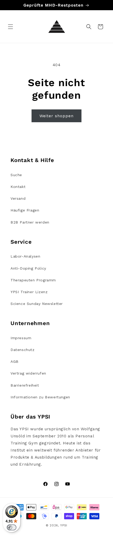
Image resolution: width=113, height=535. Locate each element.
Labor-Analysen (25, 256)
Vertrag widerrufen (28, 373)
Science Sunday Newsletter (37, 304)
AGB (15, 361)
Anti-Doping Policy (28, 268)
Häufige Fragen (25, 210)
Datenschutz (23, 350)
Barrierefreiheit (25, 385)
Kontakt (18, 187)
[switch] (11, 527)
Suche (16, 175)
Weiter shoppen (56, 116)
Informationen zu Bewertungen (40, 397)
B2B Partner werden (30, 222)
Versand (18, 198)
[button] (10, 26)
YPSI (63, 525)
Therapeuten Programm (33, 280)
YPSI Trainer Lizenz (29, 292)
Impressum (21, 338)
